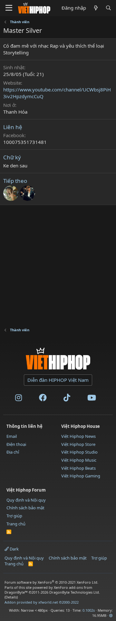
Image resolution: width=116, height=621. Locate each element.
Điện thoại (16, 444)
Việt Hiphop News (78, 436)
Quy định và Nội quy (26, 500)
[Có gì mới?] (95, 8)
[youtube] (91, 399)
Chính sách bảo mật (25, 508)
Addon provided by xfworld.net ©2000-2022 (42, 602)
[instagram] (18, 399)
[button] (111, 615)
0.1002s (88, 610)
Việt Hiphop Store (78, 444)
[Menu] (8, 8)
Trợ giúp (14, 516)
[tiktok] (66, 399)
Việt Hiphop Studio (79, 452)
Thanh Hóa (15, 111)
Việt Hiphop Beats (78, 468)
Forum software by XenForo (51, 582)
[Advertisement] (58, 263)
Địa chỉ (12, 452)
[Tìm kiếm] (108, 8)
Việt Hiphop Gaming (80, 476)
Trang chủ (15, 524)
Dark (14, 549)
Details (11, 597)
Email (11, 436)
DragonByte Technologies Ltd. (74, 592)
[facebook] (43, 399)
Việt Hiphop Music (78, 460)
